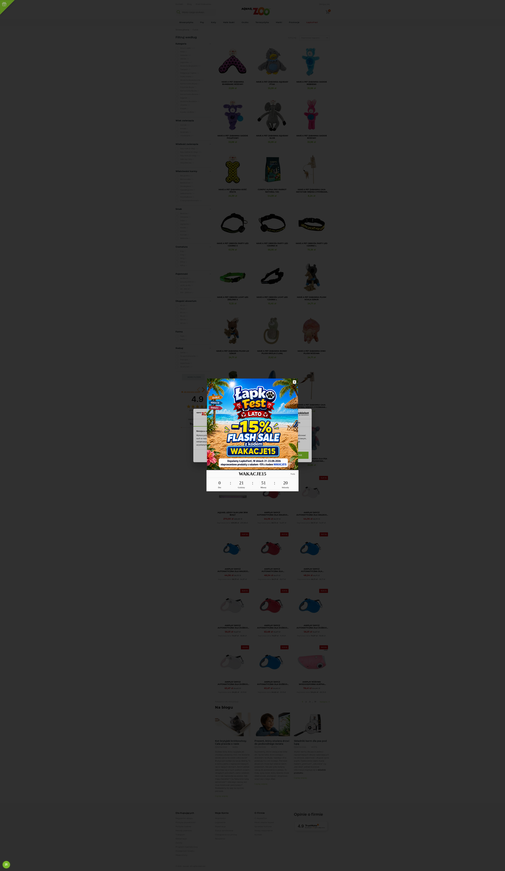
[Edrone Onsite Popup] (252, 435)
